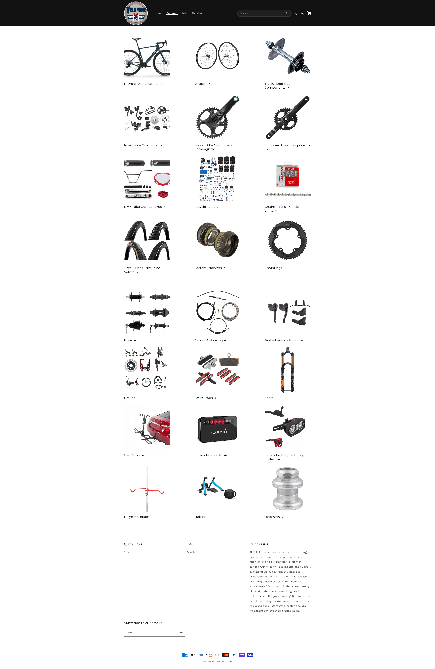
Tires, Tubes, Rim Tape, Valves (142, 270)
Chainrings (273, 268)
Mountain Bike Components (287, 145)
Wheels (200, 84)
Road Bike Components (143, 145)
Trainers (200, 517)
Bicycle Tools (204, 207)
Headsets (272, 517)
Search (128, 552)
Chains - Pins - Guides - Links (284, 208)
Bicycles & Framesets (141, 84)
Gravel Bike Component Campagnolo (213, 147)
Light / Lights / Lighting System (284, 457)
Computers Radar (208, 455)
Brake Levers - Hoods (282, 340)
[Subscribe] (181, 633)
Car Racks (132, 455)
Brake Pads (203, 398)
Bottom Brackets (208, 268)
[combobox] (264, 13)
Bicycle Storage (136, 517)
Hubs (128, 340)
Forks (269, 398)
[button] (295, 13)
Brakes (129, 398)
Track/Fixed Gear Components (278, 86)
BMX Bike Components (143, 207)
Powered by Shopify (225, 661)
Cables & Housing (208, 340)
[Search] (287, 13)
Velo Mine (212, 661)
